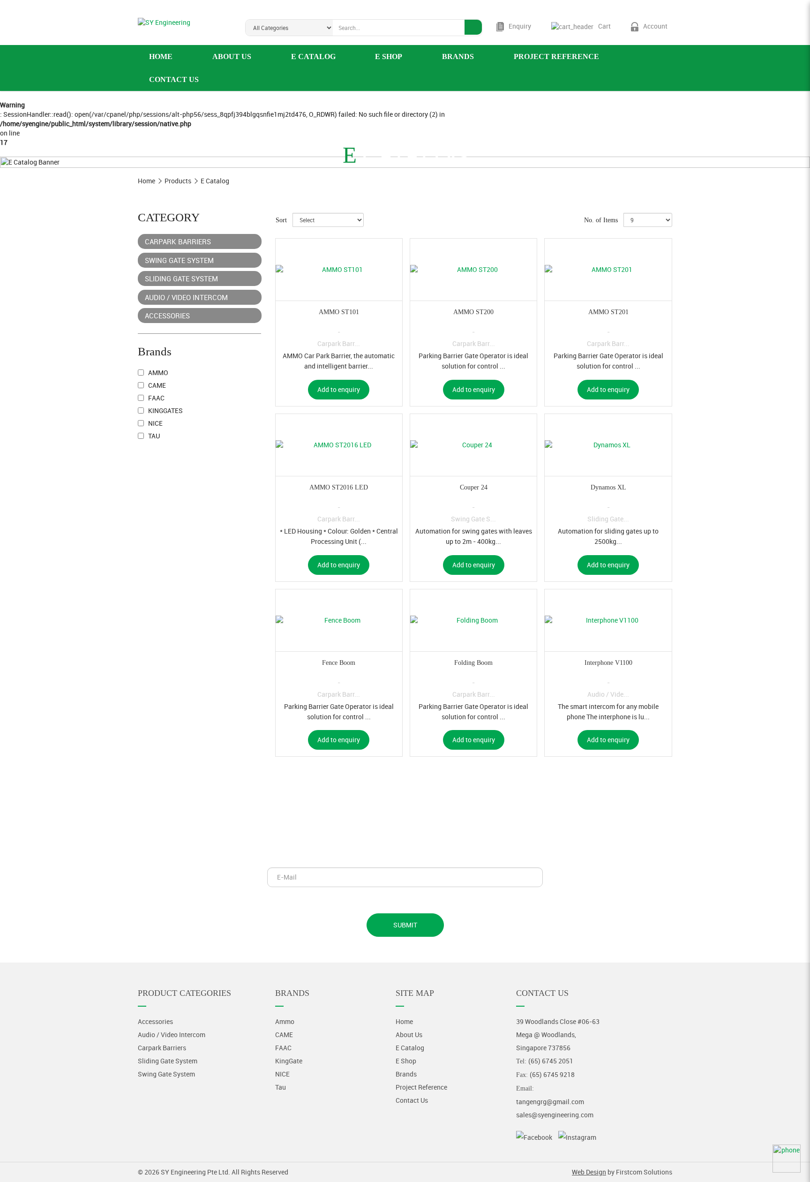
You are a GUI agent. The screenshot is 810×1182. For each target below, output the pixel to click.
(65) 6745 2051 (550, 1060)
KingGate (288, 1060)
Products (178, 180)
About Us (409, 1034)
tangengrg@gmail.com (550, 1101)
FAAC (156, 397)
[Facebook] (534, 1137)
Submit (405, 924)
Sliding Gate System (181, 278)
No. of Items (601, 220)
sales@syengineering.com (554, 1114)
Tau (153, 435)
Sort (281, 220)
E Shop (406, 1060)
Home (146, 180)
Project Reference (421, 1087)
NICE (155, 423)
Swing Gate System (179, 260)
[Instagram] (577, 1137)
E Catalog (215, 180)
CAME (156, 385)
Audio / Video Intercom (186, 297)
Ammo (157, 372)
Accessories (167, 315)
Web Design (589, 1171)
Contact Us (412, 1100)
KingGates (165, 410)
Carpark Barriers (178, 241)
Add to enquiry (338, 389)
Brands (406, 1073)
